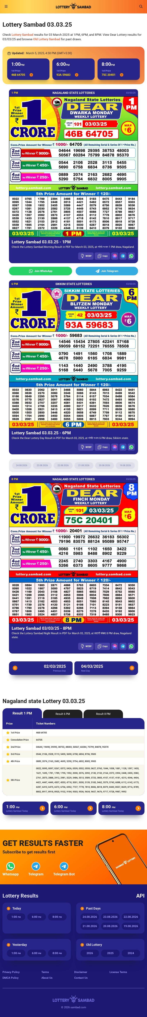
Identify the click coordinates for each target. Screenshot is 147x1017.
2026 (90, 953)
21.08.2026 (83, 465)
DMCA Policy (10, 977)
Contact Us (81, 977)
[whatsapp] (131, 256)
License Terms (118, 972)
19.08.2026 (125, 465)
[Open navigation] (6, 6)
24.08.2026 (21, 465)
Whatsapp (11, 874)
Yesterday (19, 945)
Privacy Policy (11, 972)
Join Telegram (109, 271)
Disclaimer (80, 972)
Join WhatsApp (43, 271)
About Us (47, 977)
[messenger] (114, 256)
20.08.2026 (104, 465)
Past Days (93, 908)
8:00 (57, 916)
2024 (131, 953)
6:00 (36, 916)
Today (16, 908)
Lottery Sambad (22, 34)
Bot (64, 874)
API (140, 896)
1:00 (16, 916)
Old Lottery (94, 945)
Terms (45, 972)
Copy (105, 256)
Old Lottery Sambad (46, 39)
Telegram (35, 874)
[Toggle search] (140, 6)
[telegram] (123, 256)
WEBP (89, 256)
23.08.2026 (42, 465)
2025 (110, 953)
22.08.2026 (63, 465)
